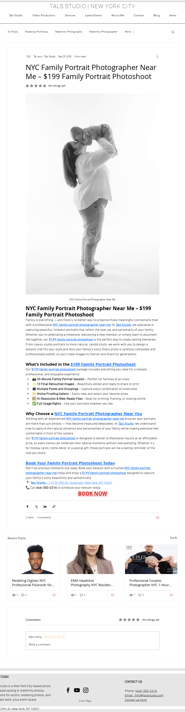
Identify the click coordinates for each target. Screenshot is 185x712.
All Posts (13, 31)
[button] (70, 15)
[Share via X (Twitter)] (36, 506)
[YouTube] (76, 690)
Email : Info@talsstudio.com (144, 696)
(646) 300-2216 (146, 691)
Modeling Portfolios (36, 31)
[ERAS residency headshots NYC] (92, 559)
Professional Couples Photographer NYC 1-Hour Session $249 (149, 582)
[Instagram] (85, 690)
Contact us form (136, 700)
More (128, 31)
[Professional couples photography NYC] (151, 559)
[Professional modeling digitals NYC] (34, 559)
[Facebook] (68, 690)
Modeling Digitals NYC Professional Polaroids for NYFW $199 (32, 582)
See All (173, 537)
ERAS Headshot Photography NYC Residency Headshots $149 (92, 582)
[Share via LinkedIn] (45, 506)
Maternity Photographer (103, 31)
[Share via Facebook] (27, 506)
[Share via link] (54, 506)
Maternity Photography (68, 31)
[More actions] (157, 56)
